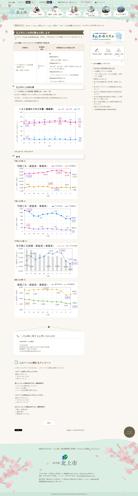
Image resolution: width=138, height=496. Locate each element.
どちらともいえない (23, 376)
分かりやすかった (22, 398)
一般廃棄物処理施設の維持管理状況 (105, 109)
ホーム (28, 25)
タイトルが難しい (22, 388)
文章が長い (20, 411)
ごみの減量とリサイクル (73, 25)
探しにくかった (22, 378)
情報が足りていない (23, 414)
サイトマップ (101, 2)
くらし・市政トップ (38, 25)
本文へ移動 (11, 2)
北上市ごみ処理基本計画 (30, 37)
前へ (103, 43)
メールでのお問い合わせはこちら (30, 351)
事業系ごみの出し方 (100, 79)
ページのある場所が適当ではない (27, 390)
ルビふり (74, 2)
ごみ (61, 25)
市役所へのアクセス (45, 448)
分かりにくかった (22, 402)
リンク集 (56, 448)
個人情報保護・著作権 (68, 448)
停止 (109, 43)
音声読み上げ (64, 2)
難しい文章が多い (22, 409)
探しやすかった (22, 374)
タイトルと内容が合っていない (27, 386)
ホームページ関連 (83, 448)
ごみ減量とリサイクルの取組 (103, 71)
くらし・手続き (52, 25)
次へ (111, 43)
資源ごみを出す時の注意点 (102, 106)
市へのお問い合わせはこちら (86, 476)
